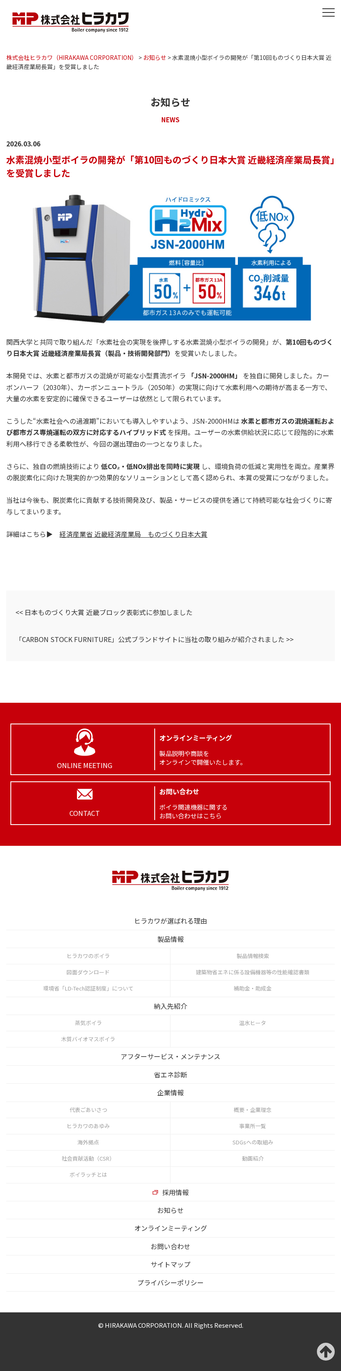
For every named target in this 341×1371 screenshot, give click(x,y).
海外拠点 (88, 1142)
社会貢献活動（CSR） (88, 1158)
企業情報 (170, 1092)
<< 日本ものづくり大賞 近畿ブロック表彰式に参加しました (104, 612)
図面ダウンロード (88, 972)
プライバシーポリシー (170, 1282)
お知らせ (170, 1210)
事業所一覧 (252, 1126)
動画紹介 (253, 1158)
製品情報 (170, 939)
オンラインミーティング (170, 1228)
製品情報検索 (253, 956)
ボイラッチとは (88, 1174)
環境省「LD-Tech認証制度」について (88, 988)
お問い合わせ (170, 1246)
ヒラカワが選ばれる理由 (170, 921)
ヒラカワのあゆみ (88, 1126)
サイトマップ (170, 1264)
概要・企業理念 (253, 1110)
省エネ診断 (170, 1075)
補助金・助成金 (253, 988)
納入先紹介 (170, 1006)
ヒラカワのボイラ (88, 956)
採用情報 (175, 1192)
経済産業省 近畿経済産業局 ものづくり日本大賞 (133, 534)
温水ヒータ (252, 1023)
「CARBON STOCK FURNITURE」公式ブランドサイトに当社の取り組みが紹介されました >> (154, 639)
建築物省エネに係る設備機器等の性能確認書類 (252, 972)
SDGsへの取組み (252, 1142)
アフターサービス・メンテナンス (170, 1056)
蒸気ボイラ (88, 1023)
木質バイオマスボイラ (88, 1039)
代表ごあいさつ (88, 1110)
